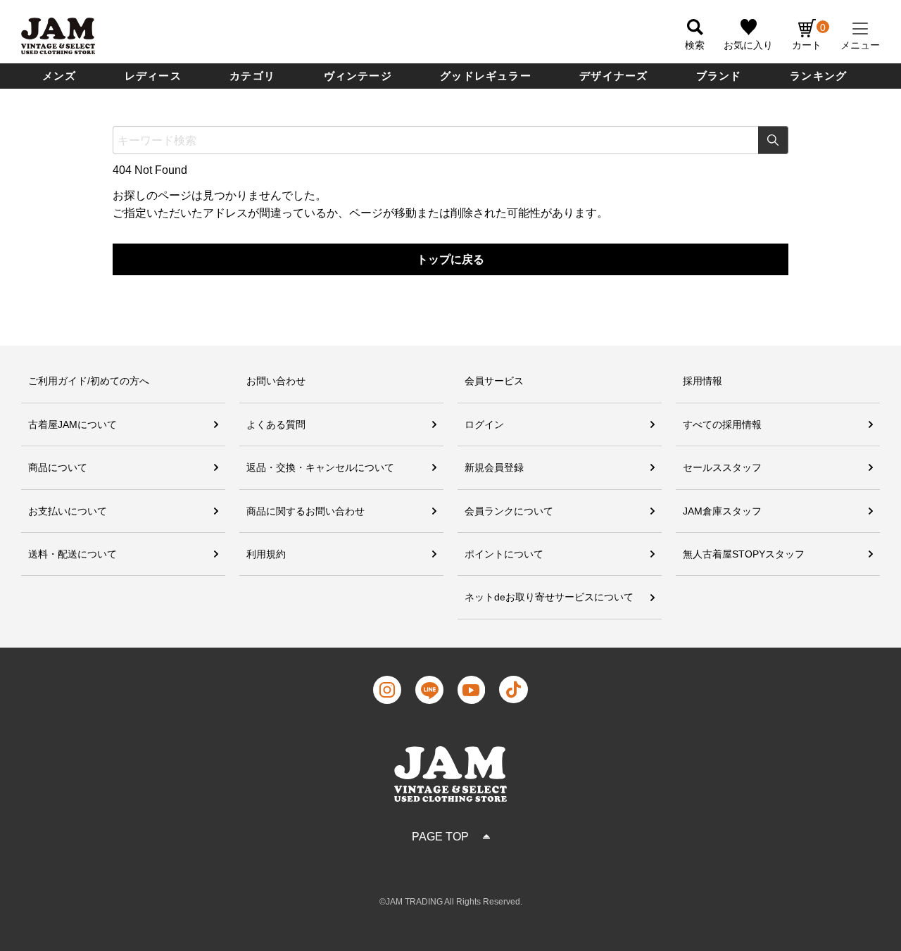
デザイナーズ (613, 76)
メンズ (59, 76)
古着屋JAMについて (72, 424)
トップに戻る (450, 259)
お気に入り (748, 45)
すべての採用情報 (722, 424)
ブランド (719, 76)
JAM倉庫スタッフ (722, 511)
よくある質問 (275, 424)
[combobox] (450, 140)
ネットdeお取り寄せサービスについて (549, 597)
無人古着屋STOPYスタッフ (744, 554)
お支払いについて (67, 511)
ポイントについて (504, 554)
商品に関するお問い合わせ (305, 511)
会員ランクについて (509, 511)
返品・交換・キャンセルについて (320, 467)
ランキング (818, 76)
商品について (57, 467)
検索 (773, 140)
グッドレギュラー (485, 76)
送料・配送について (72, 554)
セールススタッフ (722, 467)
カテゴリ (252, 76)
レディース (153, 76)
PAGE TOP (440, 837)
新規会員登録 (494, 467)
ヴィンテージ (358, 76)
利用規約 (266, 554)
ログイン (484, 424)
